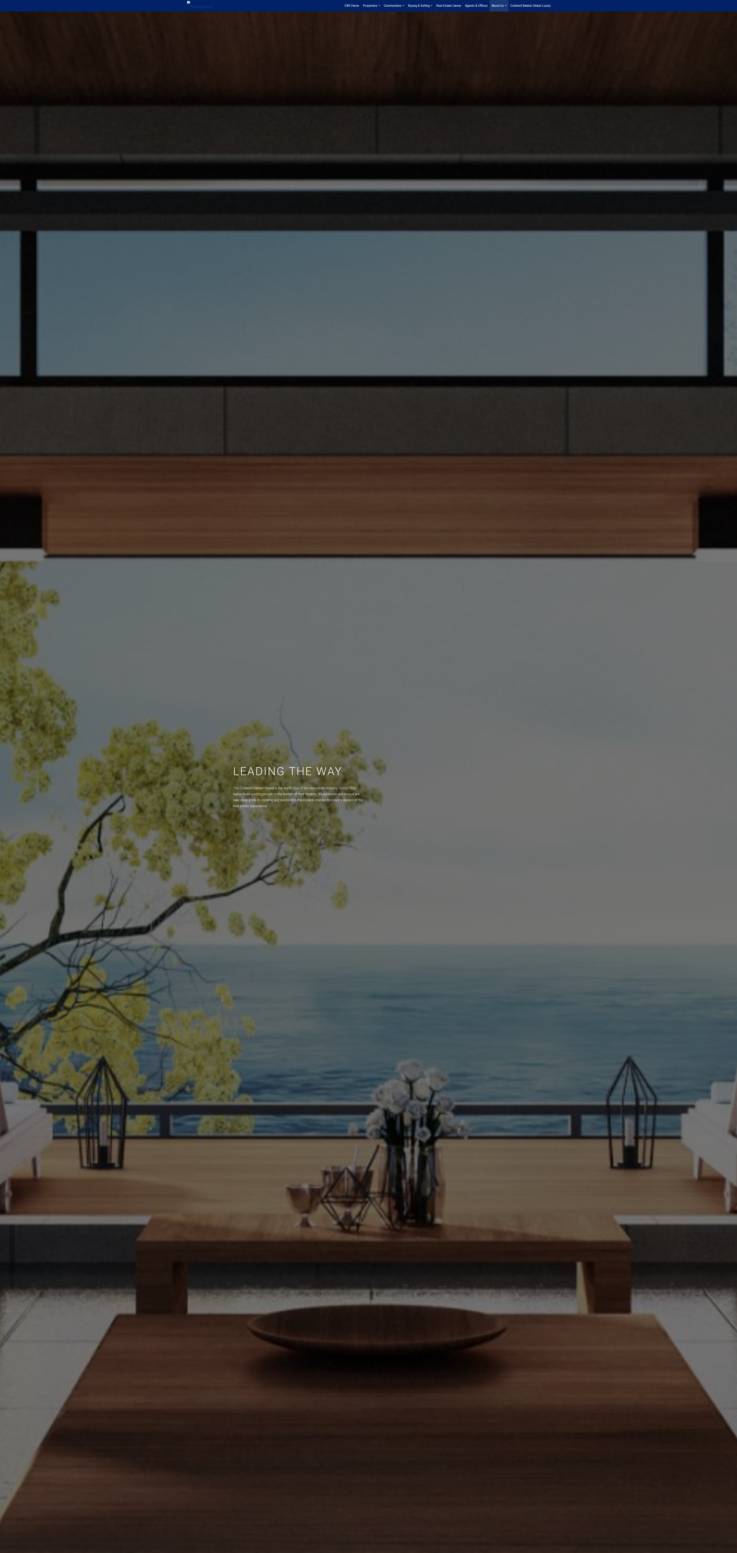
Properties (372, 8)
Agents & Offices (476, 5)
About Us (499, 8)
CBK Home (352, 5)
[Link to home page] (202, 6)
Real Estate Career (448, 5)
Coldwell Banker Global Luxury (530, 5)
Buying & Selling (420, 8)
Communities (394, 8)
